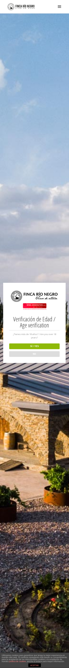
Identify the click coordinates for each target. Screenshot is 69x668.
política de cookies (17, 661)
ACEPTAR (34, 665)
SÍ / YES (34, 346)
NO (34, 354)
